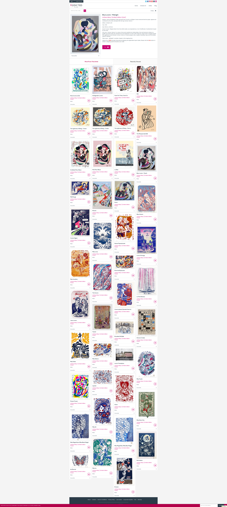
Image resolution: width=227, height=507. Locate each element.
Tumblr (154, 1)
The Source (95, 293)
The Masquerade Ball (142, 134)
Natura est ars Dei (75, 95)
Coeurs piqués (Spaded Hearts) (123, 309)
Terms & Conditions (102, 499)
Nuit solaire (140, 460)
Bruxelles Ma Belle (119, 336)
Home (136, 6)
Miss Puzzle (139, 379)
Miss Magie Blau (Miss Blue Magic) (123, 445)
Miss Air (94, 427)
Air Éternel (73, 469)
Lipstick (94, 386)
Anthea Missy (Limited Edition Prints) (114, 17)
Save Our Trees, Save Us (121, 95)
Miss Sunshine (74, 279)
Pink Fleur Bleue (96, 169)
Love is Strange (141, 255)
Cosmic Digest (73, 238)
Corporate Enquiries (128, 499)
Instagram (150, 1)
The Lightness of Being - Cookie (100, 128)
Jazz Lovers (73, 320)
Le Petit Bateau (141, 296)
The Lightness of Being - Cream (78, 128)
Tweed (94, 332)
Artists (150, 6)
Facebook (148, 1)
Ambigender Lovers (97, 95)
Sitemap (140, 499)
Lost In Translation (119, 363)
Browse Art (143, 6)
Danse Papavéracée (120, 243)
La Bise (116, 169)
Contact (156, 1)
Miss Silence (95, 359)
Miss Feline (73, 361)
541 (138, 94)
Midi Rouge (73, 197)
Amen (116, 404)
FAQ (135, 499)
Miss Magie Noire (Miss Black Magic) (79, 442)
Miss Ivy (94, 468)
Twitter (146, 1)
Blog (155, 6)
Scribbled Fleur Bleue (75, 170)
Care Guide (119, 499)
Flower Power (74, 401)
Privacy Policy (111, 499)
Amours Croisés (141, 338)
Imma (116, 202)
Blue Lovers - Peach (142, 173)
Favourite (85, 56)
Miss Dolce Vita (140, 420)
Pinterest (152, 1)
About (89, 499)
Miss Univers (140, 214)
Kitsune (94, 210)
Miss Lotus (95, 251)
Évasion (117, 487)
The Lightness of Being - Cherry (123, 128)
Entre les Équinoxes (120, 270)
